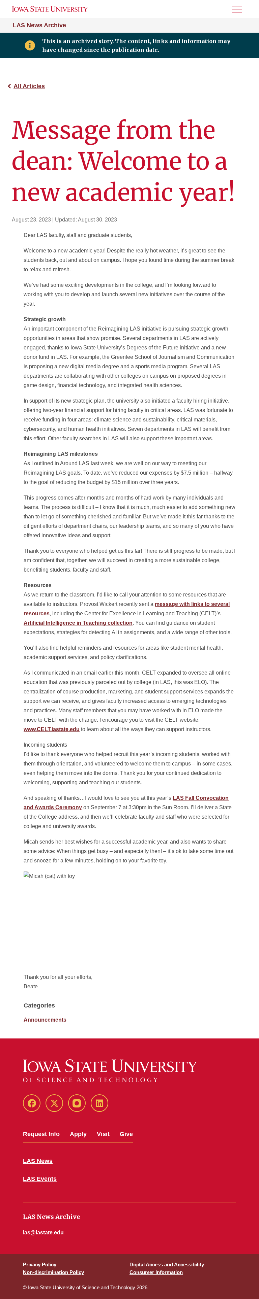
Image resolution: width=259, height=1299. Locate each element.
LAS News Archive (39, 25)
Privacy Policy (39, 1264)
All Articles (29, 86)
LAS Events (40, 1178)
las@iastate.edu (43, 1232)
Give (126, 1134)
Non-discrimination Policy (53, 1272)
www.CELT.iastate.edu (52, 729)
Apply (78, 1134)
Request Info (41, 1134)
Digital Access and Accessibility (167, 1264)
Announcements (45, 1020)
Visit (103, 1134)
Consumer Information (156, 1272)
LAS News (38, 1161)
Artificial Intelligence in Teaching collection (78, 623)
